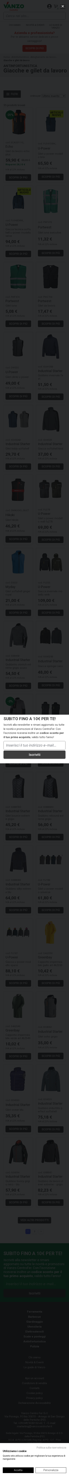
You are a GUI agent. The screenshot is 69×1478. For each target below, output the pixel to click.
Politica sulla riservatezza (51, 1447)
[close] (63, 6)
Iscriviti (34, 755)
